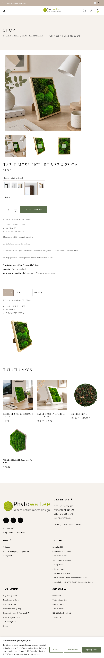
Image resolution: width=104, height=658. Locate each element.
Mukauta (56, 650)
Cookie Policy (58, 604)
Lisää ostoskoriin (33, 209)
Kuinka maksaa (58, 609)
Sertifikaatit (57, 617)
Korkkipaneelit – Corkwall (63, 560)
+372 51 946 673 (66, 510)
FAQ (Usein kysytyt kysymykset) (16, 551)
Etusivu (7, 36)
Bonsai (6, 626)
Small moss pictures (11, 600)
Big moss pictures (10, 596)
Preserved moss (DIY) (12, 609)
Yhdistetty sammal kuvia (45, 273)
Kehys (13, 178)
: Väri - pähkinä (16, 178)
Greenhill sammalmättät (62, 551)
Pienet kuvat (30, 273)
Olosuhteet (57, 596)
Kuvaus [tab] (8, 293)
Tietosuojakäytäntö (60, 600)
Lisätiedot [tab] (23, 293)
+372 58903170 (66, 514)
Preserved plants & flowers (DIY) (16, 613)
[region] (52, 647)
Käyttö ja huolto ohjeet (62, 613)
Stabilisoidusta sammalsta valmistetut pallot (70, 578)
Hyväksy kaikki (91, 650)
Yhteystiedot (8, 556)
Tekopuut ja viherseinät (62, 573)
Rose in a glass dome (11, 617)
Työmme (6, 547)
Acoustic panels (9, 604)
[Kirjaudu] (91, 10)
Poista (7, 197)
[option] (7, 185)
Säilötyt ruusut (58, 565)
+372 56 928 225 (65, 506)
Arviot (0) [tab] (39, 293)
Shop (16, 36)
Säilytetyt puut (58, 569)
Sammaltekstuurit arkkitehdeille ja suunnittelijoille (73, 582)
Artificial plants (9, 622)
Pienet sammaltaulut (33, 36)
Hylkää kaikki (73, 650)
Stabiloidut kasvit (60, 556)
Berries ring (79, 414)
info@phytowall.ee (62, 518)
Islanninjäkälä (58, 547)
